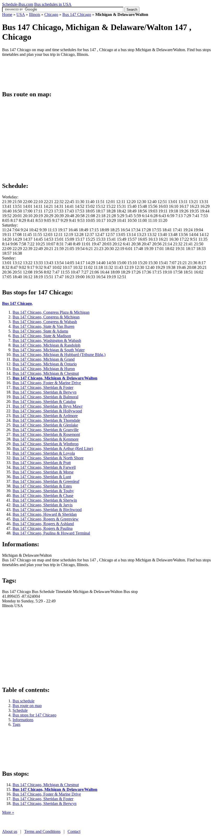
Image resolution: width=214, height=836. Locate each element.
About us (9, 831)
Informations (23, 720)
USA (20, 14)
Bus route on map (27, 705)
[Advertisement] (97, 73)
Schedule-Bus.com (17, 4)
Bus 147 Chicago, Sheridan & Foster (43, 799)
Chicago (51, 14)
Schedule (20, 710)
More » (8, 812)
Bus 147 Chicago (76, 14)
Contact (74, 831)
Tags (16, 724)
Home (7, 14)
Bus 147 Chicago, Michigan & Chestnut (46, 784)
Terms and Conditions (42, 831)
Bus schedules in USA (53, 4)
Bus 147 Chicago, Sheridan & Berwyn (44, 803)
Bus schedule (23, 701)
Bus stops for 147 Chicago (34, 715)
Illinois (34, 14)
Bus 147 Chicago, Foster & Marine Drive (47, 794)
